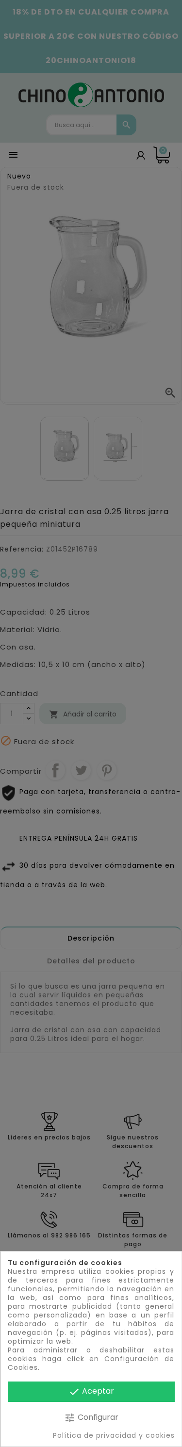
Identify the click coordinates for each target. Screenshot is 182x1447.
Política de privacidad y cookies (113, 1435)
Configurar (91, 1418)
